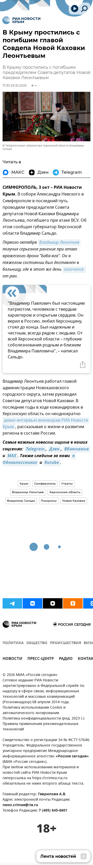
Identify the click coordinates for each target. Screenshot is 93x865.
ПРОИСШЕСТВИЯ (65, 643)
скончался (74, 269)
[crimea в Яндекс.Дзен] (53, 603)
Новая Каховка (73, 501)
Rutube (51, 462)
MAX (11, 456)
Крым (24, 483)
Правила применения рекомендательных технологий (41, 727)
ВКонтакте (76, 449)
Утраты (67, 483)
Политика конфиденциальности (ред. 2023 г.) (43, 719)
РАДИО (66, 659)
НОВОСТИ (12, 659)
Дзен (54, 449)
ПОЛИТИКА (13, 643)
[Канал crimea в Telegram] (12, 603)
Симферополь (45, 483)
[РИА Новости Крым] (21, 20)
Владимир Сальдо (21, 501)
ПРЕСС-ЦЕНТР (40, 659)
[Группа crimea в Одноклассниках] (73, 603)
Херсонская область (64, 492)
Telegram (35, 449)
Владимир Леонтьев (59, 242)
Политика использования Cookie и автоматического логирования (34, 710)
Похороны (49, 501)
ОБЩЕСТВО (36, 643)
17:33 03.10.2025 (15, 85)
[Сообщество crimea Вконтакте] (32, 603)
